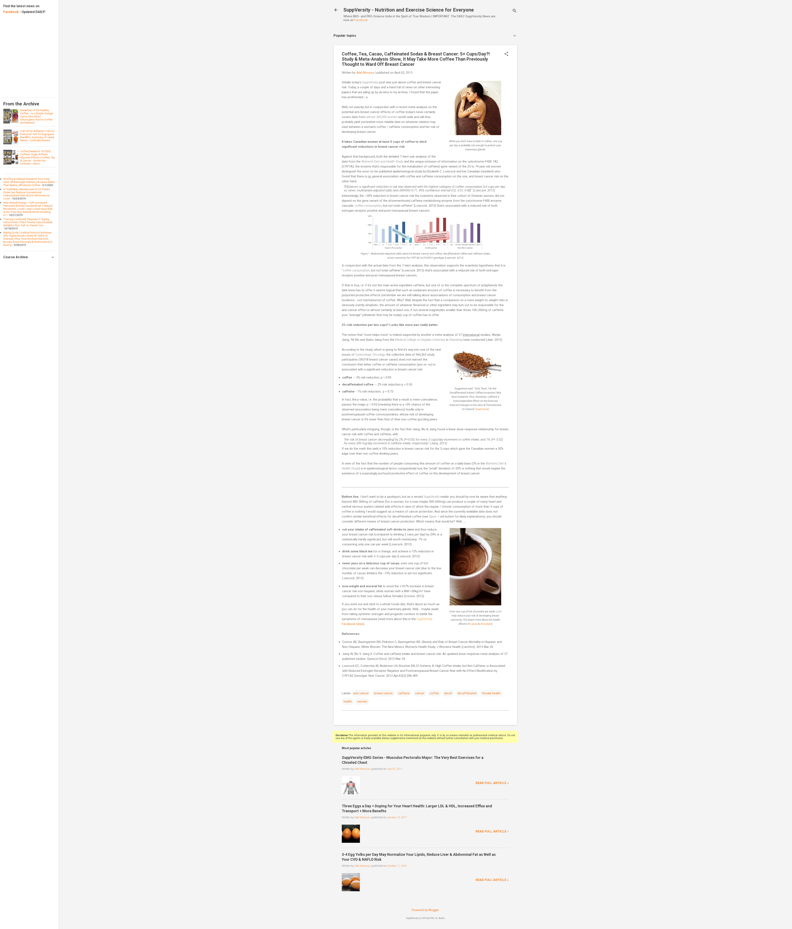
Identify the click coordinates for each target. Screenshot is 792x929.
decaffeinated (466, 693)
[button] (506, 54)
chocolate (486, 623)
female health (491, 693)
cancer (419, 693)
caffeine (404, 693)
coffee (434, 693)
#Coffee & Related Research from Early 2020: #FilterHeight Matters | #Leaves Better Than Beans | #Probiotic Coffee (29, 182)
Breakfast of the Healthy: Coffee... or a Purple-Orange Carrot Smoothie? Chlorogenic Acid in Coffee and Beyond (36, 116)
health (348, 701)
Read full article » (492, 783)
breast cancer (383, 693)
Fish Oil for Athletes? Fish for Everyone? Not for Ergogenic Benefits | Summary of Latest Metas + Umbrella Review (37, 136)
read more (482, 409)
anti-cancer (361, 693)
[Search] (514, 11)
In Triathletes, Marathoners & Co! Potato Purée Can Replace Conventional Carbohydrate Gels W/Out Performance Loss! (26, 194)
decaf (448, 693)
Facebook (361, 20)
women (362, 701)
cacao (473, 623)
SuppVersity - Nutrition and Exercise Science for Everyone (408, 10)
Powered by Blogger (425, 910)
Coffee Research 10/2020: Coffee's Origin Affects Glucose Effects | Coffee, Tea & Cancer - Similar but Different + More (37, 157)
